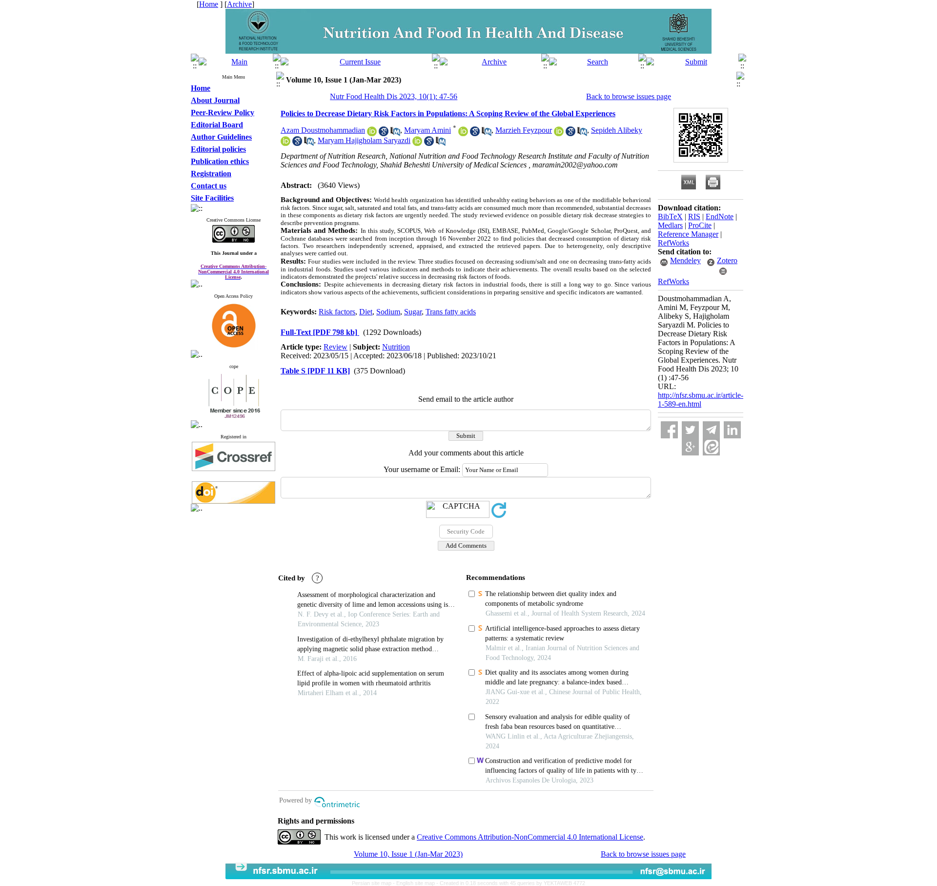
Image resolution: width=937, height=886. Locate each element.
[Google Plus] (690, 446)
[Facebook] (669, 429)
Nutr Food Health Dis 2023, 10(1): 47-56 (393, 96)
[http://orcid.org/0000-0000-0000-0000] (559, 133)
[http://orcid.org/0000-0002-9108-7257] (417, 143)
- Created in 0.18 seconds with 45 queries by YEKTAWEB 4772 (510, 883)
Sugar (413, 312)
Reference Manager (688, 234)
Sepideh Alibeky (616, 130)
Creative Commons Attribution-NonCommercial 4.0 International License (530, 837)
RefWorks (673, 243)
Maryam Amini (427, 130)
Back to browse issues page (628, 96)
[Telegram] (711, 429)
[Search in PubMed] (395, 133)
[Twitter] (690, 429)
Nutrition (396, 347)
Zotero (727, 260)
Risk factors (337, 312)
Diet (365, 312)
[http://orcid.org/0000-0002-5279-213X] (463, 133)
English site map (416, 883)
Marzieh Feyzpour (523, 130)
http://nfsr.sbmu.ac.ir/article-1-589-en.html (700, 399)
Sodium (388, 312)
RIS (694, 216)
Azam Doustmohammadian (323, 130)
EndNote (719, 216)
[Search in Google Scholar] (383, 133)
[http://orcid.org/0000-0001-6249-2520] (372, 133)
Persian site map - (374, 883)
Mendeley (685, 260)
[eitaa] (711, 446)
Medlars (670, 225)
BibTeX (670, 216)
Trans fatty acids (451, 312)
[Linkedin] (732, 429)
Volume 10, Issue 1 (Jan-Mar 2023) (408, 854)
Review (335, 347)
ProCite (700, 225)
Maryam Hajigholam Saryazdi (364, 140)
